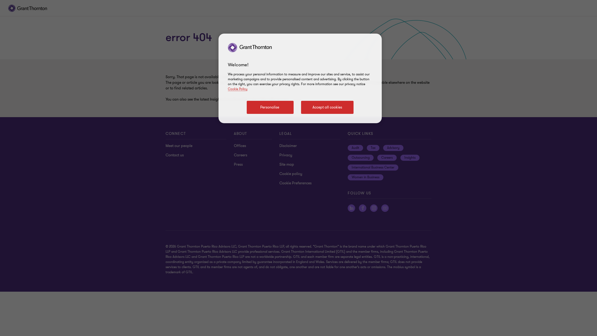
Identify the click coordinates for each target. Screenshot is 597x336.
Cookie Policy (237, 89)
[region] (300, 78)
